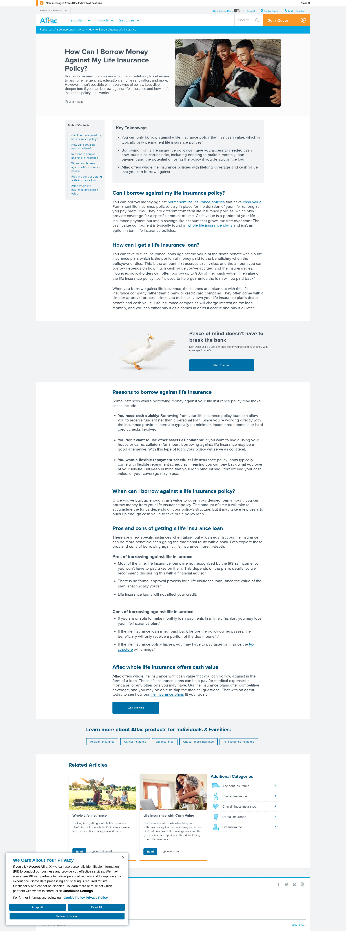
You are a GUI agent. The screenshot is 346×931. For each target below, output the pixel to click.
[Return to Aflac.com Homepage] (50, 20)
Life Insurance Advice (71, 29)
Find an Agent (271, 11)
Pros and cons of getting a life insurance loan (86, 178)
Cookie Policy (74, 897)
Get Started (221, 365)
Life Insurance (165, 741)
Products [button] (101, 20)
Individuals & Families (50, 10)
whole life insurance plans (209, 225)
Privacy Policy (97, 897)
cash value (252, 202)
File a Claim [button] (76, 20)
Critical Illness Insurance (198, 741)
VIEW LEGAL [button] (298, 925)
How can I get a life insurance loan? (83, 146)
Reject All (96, 907)
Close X (305, 3)
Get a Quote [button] (277, 20)
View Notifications (90, 3)
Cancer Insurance (135, 741)
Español (251, 11)
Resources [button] (126, 20)
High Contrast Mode (223, 11)
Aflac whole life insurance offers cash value (84, 189)
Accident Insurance (102, 741)
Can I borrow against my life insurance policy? (86, 137)
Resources (46, 29)
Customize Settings (67, 916)
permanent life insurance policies (196, 202)
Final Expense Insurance (238, 741)
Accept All (37, 907)
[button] (296, 11)
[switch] (237, 10)
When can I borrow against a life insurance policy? (85, 167)
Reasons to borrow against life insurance (84, 155)
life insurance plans (167, 694)
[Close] (123, 857)
